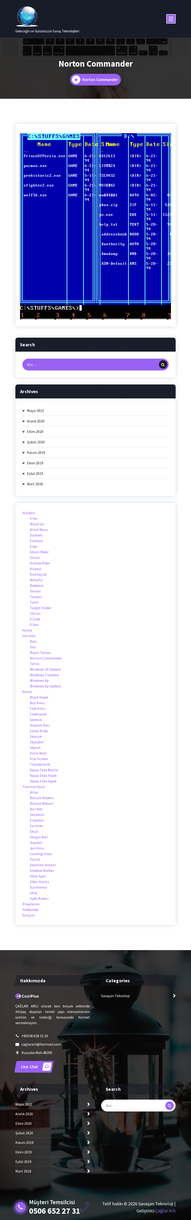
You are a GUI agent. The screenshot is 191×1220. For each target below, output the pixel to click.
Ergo (34, 546)
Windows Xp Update (45, 686)
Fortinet (36, 825)
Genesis (36, 719)
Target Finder (40, 607)
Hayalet (36, 842)
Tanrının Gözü (33, 786)
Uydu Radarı (39, 898)
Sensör (35, 591)
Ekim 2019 (35, 463)
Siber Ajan (38, 876)
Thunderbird (40, 764)
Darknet (36, 535)
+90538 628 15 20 (34, 1035)
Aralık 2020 (35, 421)
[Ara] (163, 364)
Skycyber (37, 742)
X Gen (34, 624)
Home (27, 630)
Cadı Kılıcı (37, 708)
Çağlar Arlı (165, 1210)
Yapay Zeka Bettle (44, 770)
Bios (33, 641)
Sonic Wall (38, 753)
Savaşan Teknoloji (115, 995)
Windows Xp (39, 680)
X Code (35, 619)
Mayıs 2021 (35, 410)
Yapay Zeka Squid (43, 781)
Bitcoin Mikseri (42, 803)
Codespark (38, 714)
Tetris (34, 663)
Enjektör (37, 820)
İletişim (28, 915)
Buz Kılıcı (37, 702)
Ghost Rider (39, 552)
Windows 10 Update (45, 669)
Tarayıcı (36, 596)
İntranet (29, 635)
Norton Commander (46, 658)
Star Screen (39, 758)
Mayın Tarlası (40, 652)
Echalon (36, 540)
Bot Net (36, 809)
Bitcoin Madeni (42, 797)
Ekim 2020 (35, 431)
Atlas (34, 792)
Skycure (36, 736)
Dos (33, 647)
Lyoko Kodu (39, 730)
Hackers (28, 512)
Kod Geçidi (38, 574)
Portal (35, 859)
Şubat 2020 (36, 442)
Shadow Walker (42, 870)
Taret (34, 602)
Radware (37, 585)
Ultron (35, 613)
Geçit (34, 831)
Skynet (35, 747)
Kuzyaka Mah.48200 (36, 1052)
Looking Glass (41, 853)
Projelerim (31, 904)
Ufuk (33, 892)
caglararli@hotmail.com (41, 1044)
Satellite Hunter (43, 865)
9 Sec (34, 518)
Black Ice (37, 524)
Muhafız (36, 580)
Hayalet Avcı (39, 725)
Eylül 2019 (35, 473)
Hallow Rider (40, 563)
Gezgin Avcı (39, 837)
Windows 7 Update (44, 675)
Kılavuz (35, 568)
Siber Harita (39, 881)
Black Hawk (39, 697)
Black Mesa (39, 529)
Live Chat (29, 1066)
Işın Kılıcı (37, 848)
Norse (27, 691)
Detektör (37, 814)
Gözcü (35, 557)
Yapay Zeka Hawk (43, 775)
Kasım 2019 (36, 452)
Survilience (38, 887)
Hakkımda (30, 909)
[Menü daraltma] (171, 19)
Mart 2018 (35, 484)
